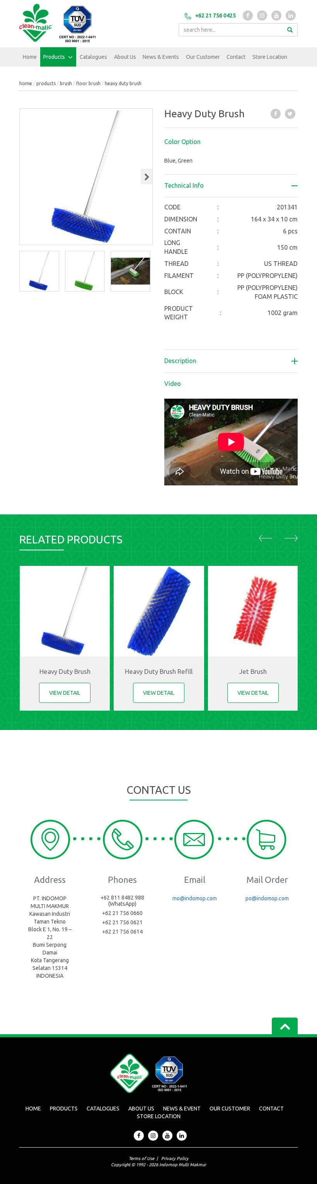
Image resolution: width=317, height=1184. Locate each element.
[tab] (231, 142)
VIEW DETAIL (64, 693)
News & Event (182, 1108)
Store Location (269, 57)
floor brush (88, 83)
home (25, 83)
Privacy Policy (175, 1158)
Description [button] (180, 361)
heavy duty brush (123, 83)
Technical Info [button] (184, 185)
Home (30, 57)
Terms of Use (141, 1158)
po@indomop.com (267, 898)
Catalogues (93, 57)
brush (66, 83)
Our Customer (203, 57)
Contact (236, 57)
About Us (125, 57)
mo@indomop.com (194, 898)
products (46, 83)
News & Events (161, 57)
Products (54, 57)
